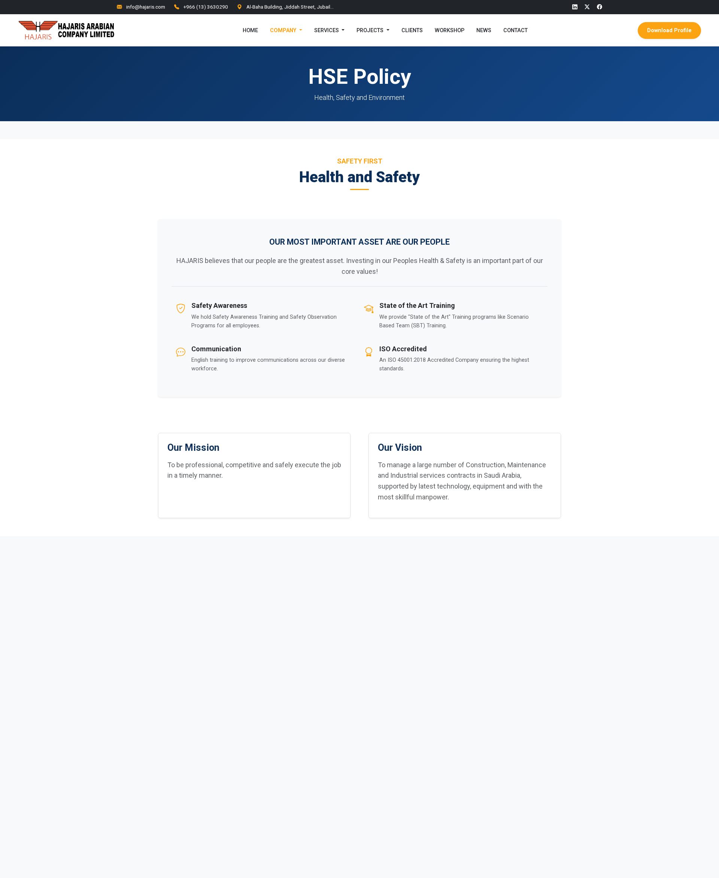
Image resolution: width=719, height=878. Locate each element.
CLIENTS (412, 30)
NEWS (483, 30)
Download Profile (669, 30)
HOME (250, 30)
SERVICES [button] (327, 30)
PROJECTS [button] (371, 30)
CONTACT (515, 30)
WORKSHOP (449, 30)
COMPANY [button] (284, 30)
